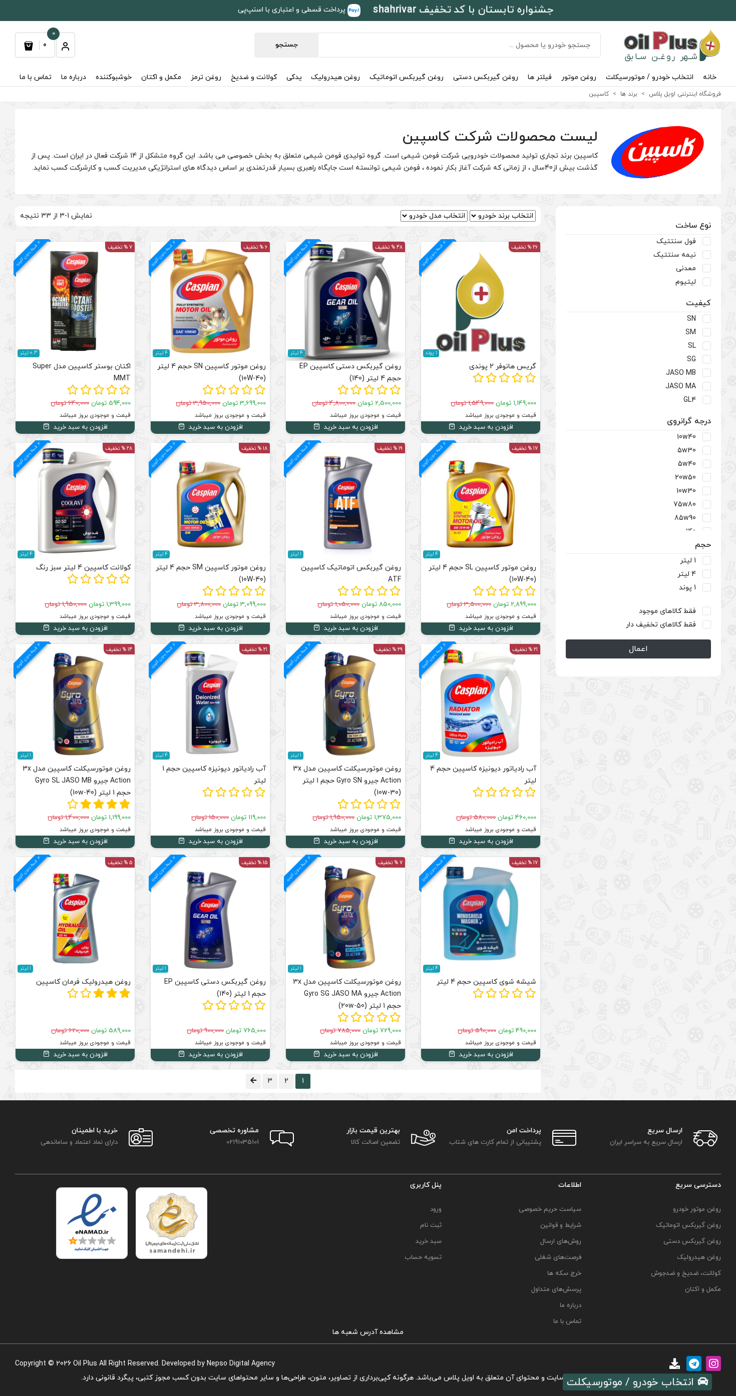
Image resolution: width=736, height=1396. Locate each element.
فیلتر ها (540, 77)
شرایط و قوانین (560, 1225)
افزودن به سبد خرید (485, 427)
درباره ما (73, 77)
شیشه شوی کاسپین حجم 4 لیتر (486, 982)
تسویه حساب (423, 1257)
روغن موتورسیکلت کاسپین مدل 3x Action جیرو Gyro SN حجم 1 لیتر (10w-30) (347, 781)
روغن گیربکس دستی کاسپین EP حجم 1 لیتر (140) (215, 988)
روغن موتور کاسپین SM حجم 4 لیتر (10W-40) (211, 573)
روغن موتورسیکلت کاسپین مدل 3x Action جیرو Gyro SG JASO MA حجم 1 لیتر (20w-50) (347, 994)
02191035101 (242, 1142)
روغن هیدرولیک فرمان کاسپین (83, 982)
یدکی (294, 77)
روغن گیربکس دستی (485, 77)
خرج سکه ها (564, 1273)
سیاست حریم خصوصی (550, 1209)
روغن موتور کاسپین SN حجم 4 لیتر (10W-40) (211, 372)
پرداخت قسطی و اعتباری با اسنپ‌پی (292, 10)
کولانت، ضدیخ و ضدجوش (686, 1273)
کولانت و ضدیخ (254, 77)
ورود (436, 1209)
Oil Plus (85, 1363)
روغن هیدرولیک (335, 77)
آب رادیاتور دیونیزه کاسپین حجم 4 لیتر (483, 775)
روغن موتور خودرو (697, 1209)
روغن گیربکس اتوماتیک (407, 77)
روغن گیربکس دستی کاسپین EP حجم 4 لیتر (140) (350, 372)
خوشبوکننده (114, 77)
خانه (709, 77)
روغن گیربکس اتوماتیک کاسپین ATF (351, 573)
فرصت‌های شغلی (558, 1257)
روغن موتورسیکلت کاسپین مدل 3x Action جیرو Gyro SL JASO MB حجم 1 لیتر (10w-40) (77, 781)
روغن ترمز (206, 77)
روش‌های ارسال (560, 1241)
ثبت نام (431, 1225)
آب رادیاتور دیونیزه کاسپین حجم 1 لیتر (214, 775)
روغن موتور (578, 77)
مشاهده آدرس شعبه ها (368, 1332)
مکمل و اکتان (161, 77)
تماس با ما (36, 77)
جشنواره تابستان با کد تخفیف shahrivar (463, 10)
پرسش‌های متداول (556, 1289)
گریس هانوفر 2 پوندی (502, 366)
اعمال (638, 648)
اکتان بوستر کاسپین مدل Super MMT (82, 372)
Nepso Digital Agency (241, 1363)
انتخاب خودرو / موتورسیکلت (649, 77)
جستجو (286, 45)
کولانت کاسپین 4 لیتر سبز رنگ (83, 567)
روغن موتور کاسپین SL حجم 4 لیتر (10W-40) (482, 573)
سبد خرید (429, 1241)
